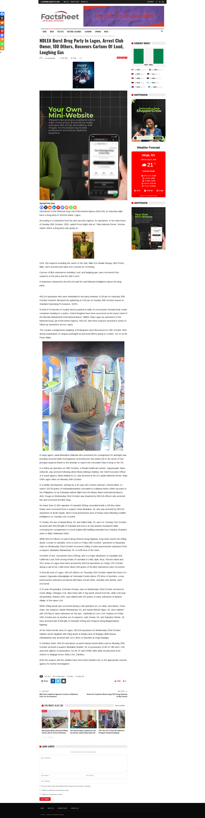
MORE (106, 31)
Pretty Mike (70, 676)
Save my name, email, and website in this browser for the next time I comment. (66, 786)
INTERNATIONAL (75, 711)
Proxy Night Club (80, 676)
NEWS (52, 31)
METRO (44, 711)
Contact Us (84, 2)
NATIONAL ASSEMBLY (74, 31)
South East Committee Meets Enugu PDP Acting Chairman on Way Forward (107, 695)
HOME (45, 31)
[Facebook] (41, 207)
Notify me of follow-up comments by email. (55, 790)
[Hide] (1, 52)
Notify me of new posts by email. (52, 794)
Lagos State (48, 676)
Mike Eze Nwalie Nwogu (58, 676)
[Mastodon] (62, 207)
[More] (75, 207)
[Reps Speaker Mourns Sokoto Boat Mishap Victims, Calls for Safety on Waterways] (55, 719)
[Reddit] (50, 207)
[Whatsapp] (71, 207)
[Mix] (66, 207)
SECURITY (124, 57)
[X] (46, 207)
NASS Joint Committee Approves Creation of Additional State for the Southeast (59, 695)
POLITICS (60, 31)
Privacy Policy (75, 2)
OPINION (98, 31)
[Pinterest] (58, 207)
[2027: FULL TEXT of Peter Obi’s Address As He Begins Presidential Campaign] (112, 719)
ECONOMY (88, 31)
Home (42, 808)
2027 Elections (103, 711)
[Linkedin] (54, 207)
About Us (66, 2)
